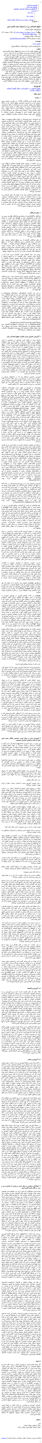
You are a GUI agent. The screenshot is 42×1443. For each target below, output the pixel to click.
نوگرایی (32, 90)
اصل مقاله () (30, 34)
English (34, 21)
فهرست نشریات (32, 5)
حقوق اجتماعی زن (35, 88)
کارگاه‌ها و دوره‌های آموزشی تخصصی (25, 9)
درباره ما (34, 10)
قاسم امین (24, 88)
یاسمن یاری (36, 43)
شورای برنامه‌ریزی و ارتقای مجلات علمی (20, 20)
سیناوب (3, 1438)
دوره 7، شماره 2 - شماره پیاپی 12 (24, 32)
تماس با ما (30, 16)
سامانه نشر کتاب (31, 7)
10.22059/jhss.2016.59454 (18, 38)
